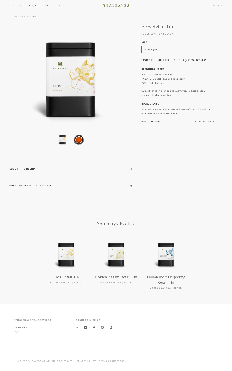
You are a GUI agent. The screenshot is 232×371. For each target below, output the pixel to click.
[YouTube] (85, 327)
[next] (221, 260)
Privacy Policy (86, 361)
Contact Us (52, 5)
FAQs (32, 5)
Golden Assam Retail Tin (116, 277)
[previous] (11, 260)
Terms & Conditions (112, 361)
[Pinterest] (102, 327)
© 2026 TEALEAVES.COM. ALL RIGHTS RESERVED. (45, 361)
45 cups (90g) (151, 49)
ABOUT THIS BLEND (22, 168)
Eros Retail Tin (66, 277)
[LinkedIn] (111, 327)
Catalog (15, 5)
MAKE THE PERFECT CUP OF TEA (30, 185)
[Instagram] (77, 327)
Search (217, 5)
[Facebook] (94, 327)
